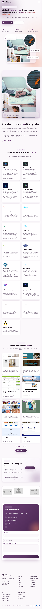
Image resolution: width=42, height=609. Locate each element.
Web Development (33, 576)
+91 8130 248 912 (5, 584)
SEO (2, 592)
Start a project (18, 22)
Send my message (21, 556)
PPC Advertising (5, 598)
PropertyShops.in (21, 596)
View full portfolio (20, 450)
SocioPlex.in (20, 598)
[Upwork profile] (34, 492)
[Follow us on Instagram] (34, 606)
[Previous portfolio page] (16, 446)
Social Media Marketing (6, 596)
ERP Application (33, 580)
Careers (19, 582)
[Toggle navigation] (39, 2)
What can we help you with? (9, 543)
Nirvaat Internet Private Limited (13, 605)
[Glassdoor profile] (18, 491)
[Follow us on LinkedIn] (36, 606)
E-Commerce (32, 582)
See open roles (29, 467)
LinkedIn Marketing (5, 600)
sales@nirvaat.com (5, 583)
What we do (20, 576)
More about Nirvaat (7, 140)
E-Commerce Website (22, 592)
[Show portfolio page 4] (23, 446)
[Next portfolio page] (25, 446)
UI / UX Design (32, 584)
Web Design (32, 586)
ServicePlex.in (20, 594)
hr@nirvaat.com (16, 479)
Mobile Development (34, 578)
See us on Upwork (6, 22)
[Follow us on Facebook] (39, 606)
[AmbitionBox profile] (7, 492)
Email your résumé (30, 471)
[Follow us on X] (31, 606)
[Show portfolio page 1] (19, 446)
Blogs (19, 584)
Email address (6, 538)
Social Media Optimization (6, 594)
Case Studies (20, 586)
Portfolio (19, 580)
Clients (19, 578)
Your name (5, 532)
